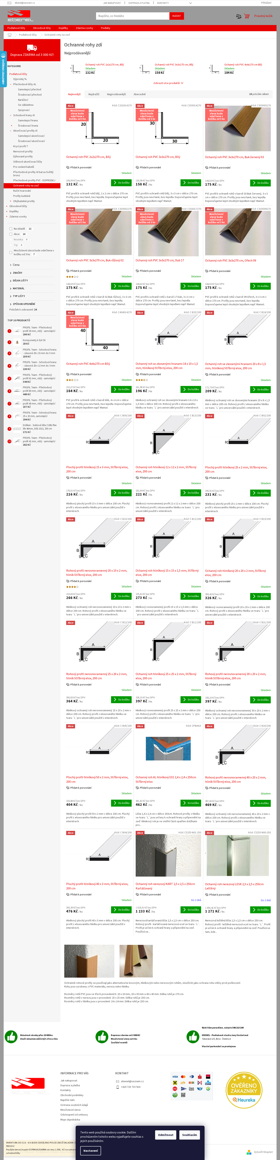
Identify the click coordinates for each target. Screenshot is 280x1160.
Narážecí (23, 100)
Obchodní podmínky (72, 1095)
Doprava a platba (139, 3)
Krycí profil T (20, 146)
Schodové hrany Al (24, 115)
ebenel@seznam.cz (132, 1081)
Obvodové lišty (18, 206)
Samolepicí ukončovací (31, 136)
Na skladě (22, 229)
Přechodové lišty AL (24, 84)
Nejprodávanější (116, 94)
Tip (18, 245)
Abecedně (140, 94)
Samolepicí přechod (29, 89)
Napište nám (67, 1100)
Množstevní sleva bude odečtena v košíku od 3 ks (34, 252)
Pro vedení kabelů (23, 167)
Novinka (20, 240)
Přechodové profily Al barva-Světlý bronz (33, 173)
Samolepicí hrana (28, 120)
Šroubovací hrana (28, 126)
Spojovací (23, 110)
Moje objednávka (70, 1120)
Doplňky (14, 211)
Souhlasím (189, 1135)
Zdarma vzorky (18, 217)
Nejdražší (94, 94)
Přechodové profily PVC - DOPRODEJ (34, 180)
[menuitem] (16, 28)
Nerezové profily (23, 151)
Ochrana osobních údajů (74, 1105)
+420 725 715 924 (130, 1087)
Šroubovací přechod (30, 95)
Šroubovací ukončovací (31, 141)
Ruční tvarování (22, 191)
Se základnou (25, 105)
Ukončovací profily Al (25, 131)
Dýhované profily (23, 157)
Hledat (176, 16)
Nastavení (91, 1151)
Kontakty (163, 3)
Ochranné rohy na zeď (26, 186)
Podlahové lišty (18, 74)
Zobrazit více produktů (166, 83)
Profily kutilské (21, 196)
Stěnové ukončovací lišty (27, 162)
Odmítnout (165, 1135)
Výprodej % (20, 79)
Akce (19, 234)
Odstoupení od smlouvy (74, 1115)
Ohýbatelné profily (24, 201)
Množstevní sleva (70, 1110)
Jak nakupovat (112, 3)
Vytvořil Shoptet (263, 1152)
